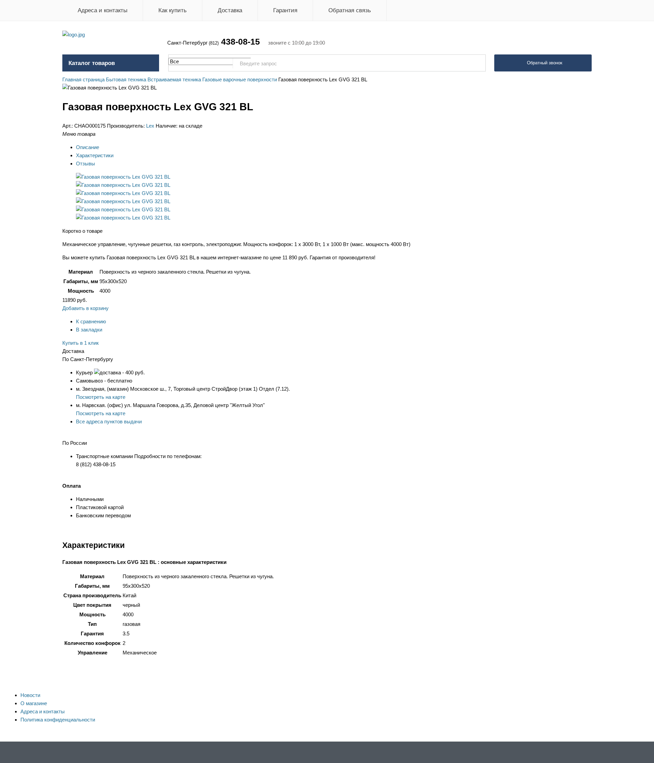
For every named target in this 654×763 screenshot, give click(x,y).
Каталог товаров (91, 63)
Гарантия (285, 10)
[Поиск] (476, 63)
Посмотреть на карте (100, 397)
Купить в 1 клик (80, 343)
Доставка (230, 10)
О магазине (33, 703)
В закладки (89, 329)
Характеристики (94, 155)
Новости (30, 695)
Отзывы (85, 163)
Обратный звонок (544, 62)
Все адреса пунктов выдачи (109, 421)
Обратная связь (349, 10)
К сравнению (91, 321)
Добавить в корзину (85, 308)
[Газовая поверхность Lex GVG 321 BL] (123, 177)
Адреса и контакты (102, 10)
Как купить (172, 10)
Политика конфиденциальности (57, 720)
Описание (87, 147)
